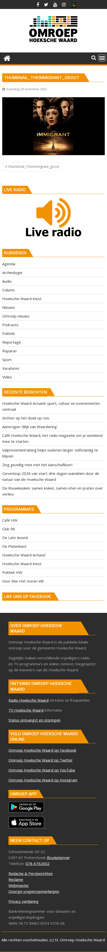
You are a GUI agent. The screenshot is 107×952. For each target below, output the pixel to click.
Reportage (11, 342)
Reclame (15, 879)
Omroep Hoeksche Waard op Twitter (40, 760)
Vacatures (10, 368)
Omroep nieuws (16, 316)
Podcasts (10, 324)
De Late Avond (15, 537)
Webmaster (18, 885)
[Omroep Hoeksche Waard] (7, 57)
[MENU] (102, 57)
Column (8, 289)
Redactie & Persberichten (30, 873)
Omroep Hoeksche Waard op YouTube (41, 770)
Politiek (8, 333)
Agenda (8, 263)
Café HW (9, 520)
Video (7, 376)
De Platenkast (14, 546)
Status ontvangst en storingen (34, 720)
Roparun (9, 350)
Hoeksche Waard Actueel (23, 554)
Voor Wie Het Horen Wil (23, 581)
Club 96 (8, 528)
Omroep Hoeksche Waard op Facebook (42, 750)
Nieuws (8, 307)
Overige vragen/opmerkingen (33, 891)
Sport (7, 359)
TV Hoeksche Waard (26, 710)
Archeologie (12, 272)
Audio (7, 281)
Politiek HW (12, 572)
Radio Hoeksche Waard (28, 700)
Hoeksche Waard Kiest (22, 298)
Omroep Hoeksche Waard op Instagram (42, 779)
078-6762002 (38, 863)
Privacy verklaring (23, 901)
